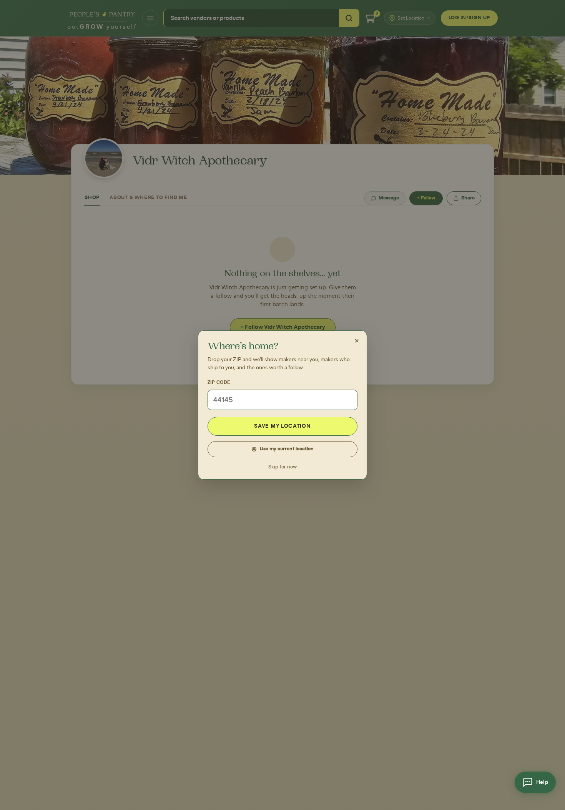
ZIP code (219, 382)
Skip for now (282, 467)
